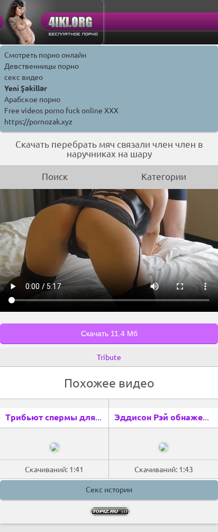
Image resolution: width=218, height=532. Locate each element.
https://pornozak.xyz (38, 122)
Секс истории (109, 489)
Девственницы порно (41, 66)
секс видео (23, 77)
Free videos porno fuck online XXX (61, 110)
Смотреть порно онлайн (45, 55)
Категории (163, 177)
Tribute (109, 357)
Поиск (55, 177)
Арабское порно (32, 99)
